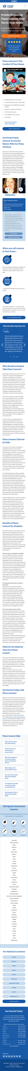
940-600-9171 (21, 1029)
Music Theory (14, 900)
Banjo (14, 845)
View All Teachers (13, 237)
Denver (14, 970)
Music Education (19, 204)
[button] (11, 357)
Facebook (4, 1056)
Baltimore (14, 961)
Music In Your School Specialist (11, 205)
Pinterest (14, 1056)
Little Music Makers (14, 886)
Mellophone (14, 891)
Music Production (14, 898)
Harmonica (14, 882)
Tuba (14, 928)
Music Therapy (14, 903)
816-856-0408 (21, 1035)
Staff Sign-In (19, 1066)
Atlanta (9, 209)
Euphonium (14, 870)
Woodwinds (14, 940)
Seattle (14, 992)
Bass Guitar (14, 852)
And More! (23, 835)
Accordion (14, 840)
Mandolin (14, 889)
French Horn (14, 877)
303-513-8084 (21, 1031)
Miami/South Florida (14, 983)
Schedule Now (14, 1001)
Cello (14, 859)
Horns (14, 884)
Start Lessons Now (14, 128)
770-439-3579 (21, 1026)
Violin (23, 826)
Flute (14, 875)
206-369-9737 (21, 1042)
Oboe (14, 905)
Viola (14, 933)
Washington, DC (14, 996)
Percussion (14, 910)
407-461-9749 (21, 1040)
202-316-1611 (21, 1028)
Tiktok (17, 1056)
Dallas (14, 965)
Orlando (14, 987)
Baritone (14, 847)
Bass (14, 849)
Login (14, 1)
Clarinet (14, 863)
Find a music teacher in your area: (14, 1024)
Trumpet (14, 926)
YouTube (12, 1056)
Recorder (14, 914)
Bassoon (14, 854)
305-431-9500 (21, 1037)
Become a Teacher (10, 1066)
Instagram (20, 1056)
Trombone (14, 924)
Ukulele (14, 931)
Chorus (13, 204)
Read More (13, 233)
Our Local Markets (14, 1046)
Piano (20, 205)
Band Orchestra (14, 842)
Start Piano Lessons (14, 36)
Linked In (9, 1056)
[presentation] (2, 344)
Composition (14, 866)
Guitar (14, 826)
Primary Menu (25, 6)
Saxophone (14, 917)
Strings (14, 921)
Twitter (6, 1056)
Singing (5, 207)
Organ (14, 907)
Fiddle (14, 872)
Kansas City (14, 979)
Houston (14, 974)
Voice (9, 207)
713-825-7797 (21, 1033)
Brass (14, 856)
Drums (14, 835)
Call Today (14, 317)
